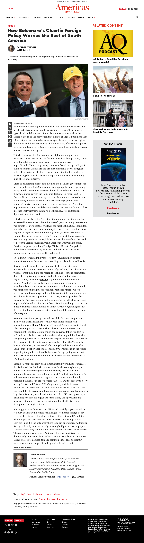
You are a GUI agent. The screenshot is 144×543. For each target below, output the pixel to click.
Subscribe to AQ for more (53, 499)
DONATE (123, 9)
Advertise (36, 522)
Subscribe (19, 521)
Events (61, 17)
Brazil (11, 26)
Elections (37, 17)
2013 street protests (72, 394)
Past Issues (113, 213)
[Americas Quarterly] (72, 8)
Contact (35, 525)
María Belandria (40, 325)
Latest (49, 525)
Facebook (64, 477)
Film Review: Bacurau (104, 96)
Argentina (26, 494)
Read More (113, 208)
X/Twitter (79, 477)
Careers (35, 527)
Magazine (51, 519)
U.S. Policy (51, 527)
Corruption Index (68, 519)
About (34, 519)
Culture (81, 17)
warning (44, 279)
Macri (56, 494)
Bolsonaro (38, 494)
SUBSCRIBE (10, 8)
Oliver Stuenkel (28, 47)
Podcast (71, 17)
